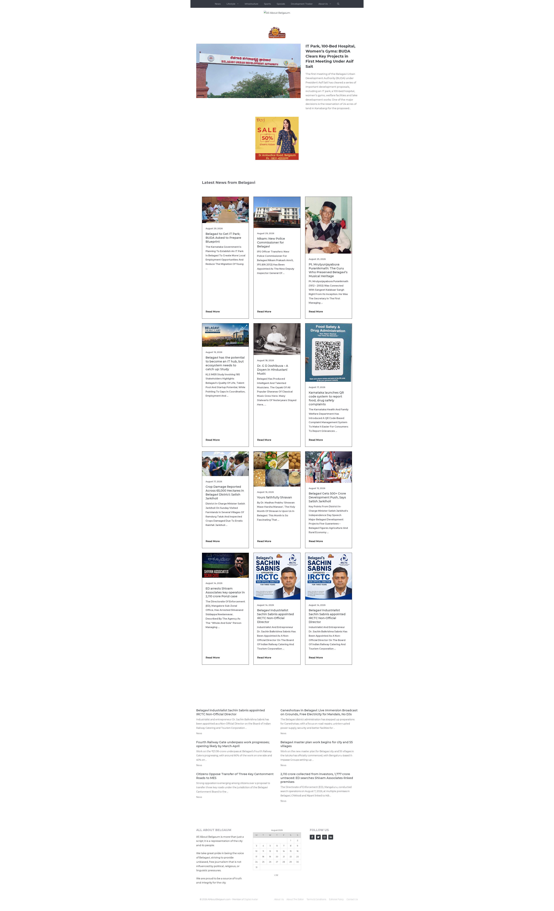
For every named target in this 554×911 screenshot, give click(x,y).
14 (284, 851)
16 (297, 851)
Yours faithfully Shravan (274, 497)
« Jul (276, 875)
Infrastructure (251, 3)
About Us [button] (323, 3)
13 (277, 851)
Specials (281, 3)
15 (290, 851)
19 (270, 856)
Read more (213, 311)
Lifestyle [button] (231, 3)
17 (256, 856)
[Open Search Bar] (338, 4)
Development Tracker (302, 3)
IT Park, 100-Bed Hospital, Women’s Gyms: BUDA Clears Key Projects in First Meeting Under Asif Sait (330, 56)
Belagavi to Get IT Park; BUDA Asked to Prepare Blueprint (223, 237)
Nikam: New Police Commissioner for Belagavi (271, 242)
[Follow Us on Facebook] (312, 837)
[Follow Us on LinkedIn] (330, 837)
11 (263, 851)
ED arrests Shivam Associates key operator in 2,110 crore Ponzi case (225, 592)
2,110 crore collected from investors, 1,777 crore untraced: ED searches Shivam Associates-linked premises (316, 778)
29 (291, 862)
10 (256, 851)
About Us (279, 899)
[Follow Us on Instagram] (324, 837)
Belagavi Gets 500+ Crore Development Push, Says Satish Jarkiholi (327, 497)
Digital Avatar (251, 899)
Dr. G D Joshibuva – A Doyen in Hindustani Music (272, 369)
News (218, 3)
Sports (267, 3)
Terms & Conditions (316, 899)
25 (263, 862)
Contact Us (352, 899)
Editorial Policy (336, 899)
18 (263, 856)
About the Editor (295, 899)
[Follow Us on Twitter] (318, 837)
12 (270, 851)
